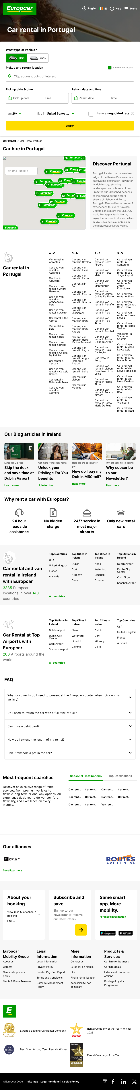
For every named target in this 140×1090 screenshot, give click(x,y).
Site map (32, 1081)
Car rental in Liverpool (124, 796)
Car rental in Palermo (91, 796)
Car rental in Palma (124, 789)
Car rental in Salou (107, 789)
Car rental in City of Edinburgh (75, 804)
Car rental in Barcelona (91, 789)
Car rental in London (107, 796)
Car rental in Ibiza (75, 796)
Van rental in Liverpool (107, 804)
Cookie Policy (70, 1081)
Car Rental (9, 140)
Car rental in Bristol (91, 804)
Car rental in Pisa (75, 789)
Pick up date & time (19, 89)
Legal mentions (50, 1081)
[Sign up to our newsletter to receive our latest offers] (81, 930)
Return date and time (86, 89)
